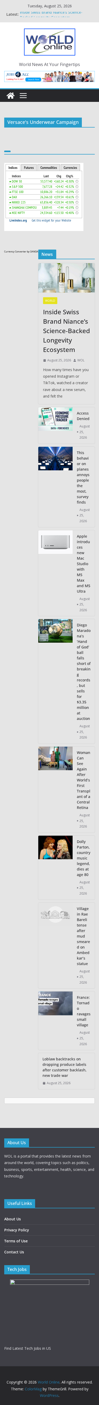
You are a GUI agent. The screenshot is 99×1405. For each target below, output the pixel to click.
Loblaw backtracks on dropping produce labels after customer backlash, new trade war (65, 1067)
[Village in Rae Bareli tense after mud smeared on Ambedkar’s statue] (55, 946)
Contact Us (14, 1251)
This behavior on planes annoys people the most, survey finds (83, 477)
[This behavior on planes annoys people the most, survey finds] (55, 487)
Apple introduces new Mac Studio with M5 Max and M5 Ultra (83, 564)
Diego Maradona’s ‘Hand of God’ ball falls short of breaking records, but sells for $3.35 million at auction (84, 671)
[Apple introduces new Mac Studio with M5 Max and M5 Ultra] (55, 573)
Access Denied (83, 416)
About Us (12, 1218)
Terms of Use (16, 1240)
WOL (80, 360)
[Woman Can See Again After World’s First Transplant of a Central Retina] (55, 790)
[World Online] (10, 95)
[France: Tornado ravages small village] (55, 1020)
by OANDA (32, 251)
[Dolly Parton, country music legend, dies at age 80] (55, 868)
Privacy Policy (16, 1229)
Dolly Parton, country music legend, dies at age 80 (83, 858)
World (50, 300)
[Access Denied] (55, 425)
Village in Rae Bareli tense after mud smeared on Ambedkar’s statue (83, 936)
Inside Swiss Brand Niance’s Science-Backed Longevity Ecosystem (51, 17)
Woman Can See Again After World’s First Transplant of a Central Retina (83, 780)
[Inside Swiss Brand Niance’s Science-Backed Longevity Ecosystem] (66, 278)
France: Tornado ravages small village (84, 1011)
